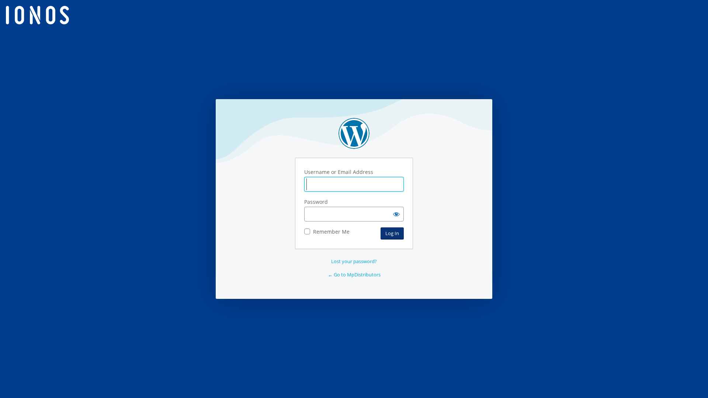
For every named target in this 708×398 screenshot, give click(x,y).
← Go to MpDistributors (354, 274)
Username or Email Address (338, 171)
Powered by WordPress (354, 133)
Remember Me (331, 231)
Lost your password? (354, 261)
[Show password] (396, 214)
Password (316, 201)
